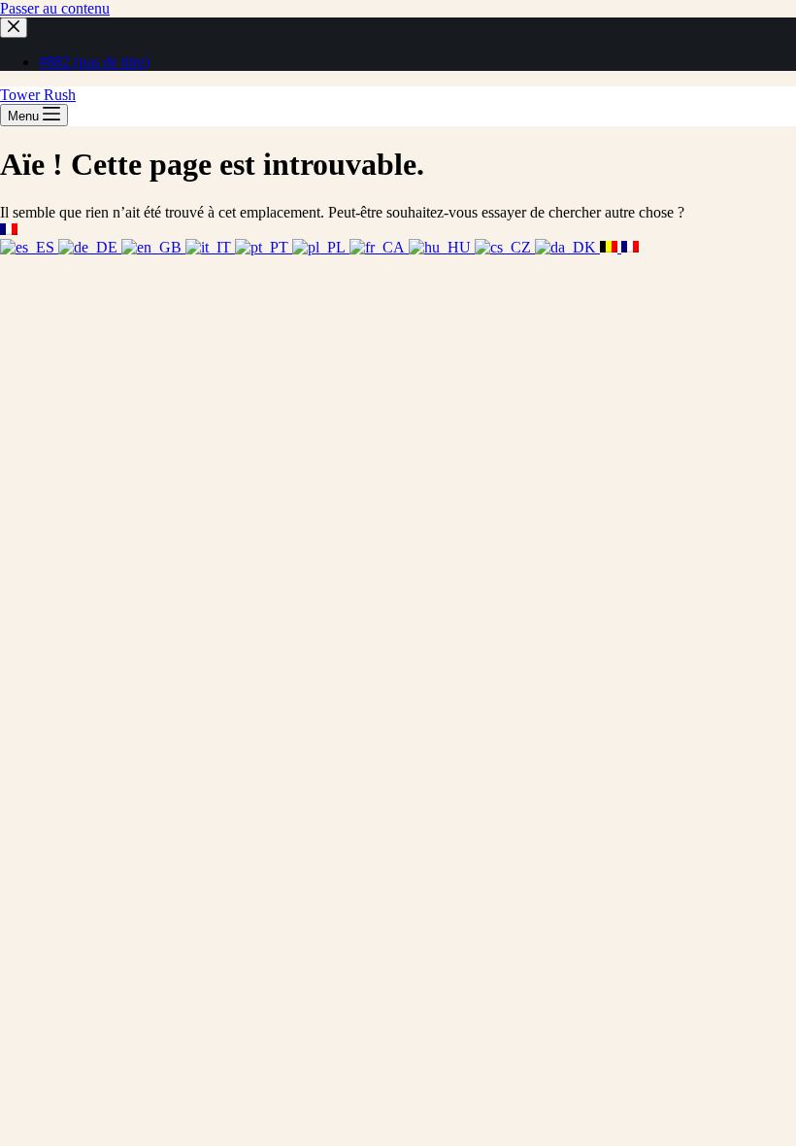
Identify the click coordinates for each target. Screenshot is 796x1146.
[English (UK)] (153, 247)
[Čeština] (505, 247)
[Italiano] (210, 247)
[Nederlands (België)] (610, 247)
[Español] (29, 247)
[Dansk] (567, 247)
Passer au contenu (55, 8)
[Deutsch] (89, 247)
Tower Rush (38, 94)
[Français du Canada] (379, 247)
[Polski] (320, 247)
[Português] (263, 247)
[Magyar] (442, 247)
